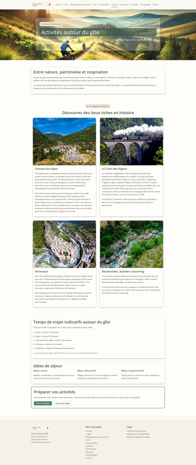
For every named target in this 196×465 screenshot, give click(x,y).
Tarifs (95, 4)
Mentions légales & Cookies (138, 437)
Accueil (58, 4)
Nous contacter (43, 403)
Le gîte (65, 4)
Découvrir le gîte (63, 403)
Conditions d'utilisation (136, 431)
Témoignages (145, 4)
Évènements (124, 4)
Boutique (134, 4)
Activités (114, 4)
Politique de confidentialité (138, 434)
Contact (155, 4)
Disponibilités (104, 4)
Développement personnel (80, 4)
